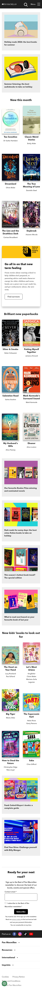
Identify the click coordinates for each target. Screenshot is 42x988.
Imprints (6, 965)
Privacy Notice (18, 977)
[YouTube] (31, 934)
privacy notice (16, 919)
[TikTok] (25, 934)
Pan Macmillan (9, 942)
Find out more (14, 296)
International (8, 957)
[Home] (9, 4)
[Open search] (26, 5)
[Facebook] (14, 934)
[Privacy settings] (4, 983)
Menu (33, 4)
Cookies (5, 977)
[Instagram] (20, 934)
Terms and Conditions (11, 981)
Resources (7, 950)
